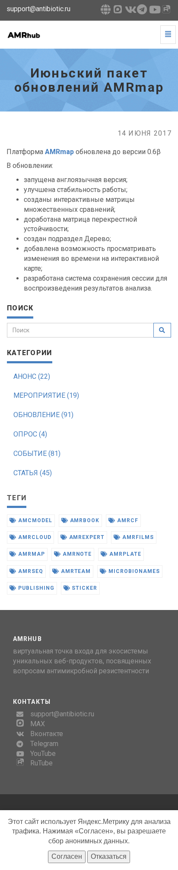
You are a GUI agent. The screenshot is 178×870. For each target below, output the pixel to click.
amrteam (75, 571)
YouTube (43, 753)
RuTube (41, 763)
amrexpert (86, 537)
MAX (37, 724)
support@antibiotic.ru (62, 714)
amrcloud (33, 537)
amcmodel (34, 520)
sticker (84, 588)
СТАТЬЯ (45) (32, 473)
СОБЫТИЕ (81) (36, 453)
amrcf (126, 520)
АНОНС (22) (31, 376)
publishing (35, 588)
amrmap (30, 554)
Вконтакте (46, 734)
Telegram (44, 744)
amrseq (29, 571)
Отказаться (109, 856)
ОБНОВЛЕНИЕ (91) (43, 415)
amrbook (84, 520)
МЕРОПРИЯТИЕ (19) (46, 395)
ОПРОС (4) (30, 434)
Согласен (66, 856)
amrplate (124, 554)
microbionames (133, 571)
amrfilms (137, 537)
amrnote (76, 554)
